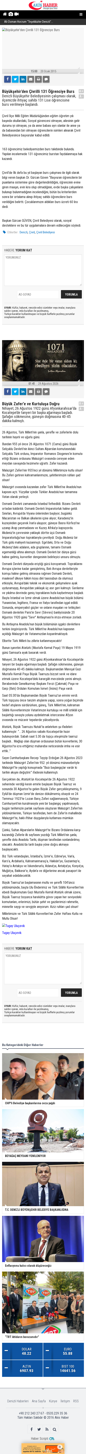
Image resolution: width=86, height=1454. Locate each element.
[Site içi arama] (54, 1429)
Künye (53, 1401)
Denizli (24, 232)
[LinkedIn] (23, 79)
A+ (81, 91)
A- (81, 96)
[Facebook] (7, 79)
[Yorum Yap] (46, 79)
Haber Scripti (39, 1439)
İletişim (65, 1401)
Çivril (32, 232)
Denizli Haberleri (18, 1401)
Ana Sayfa (39, 1401)
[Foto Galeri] (10, 14)
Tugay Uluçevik (12, 933)
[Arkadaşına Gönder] (30, 79)
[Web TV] (16, 14)
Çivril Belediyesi (45, 232)
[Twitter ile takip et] (39, 1429)
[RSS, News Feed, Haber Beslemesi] (47, 1429)
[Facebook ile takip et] (31, 1429)
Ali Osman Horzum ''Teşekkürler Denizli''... (28, 22)
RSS (76, 1401)
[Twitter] (15, 79)
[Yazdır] (38, 79)
